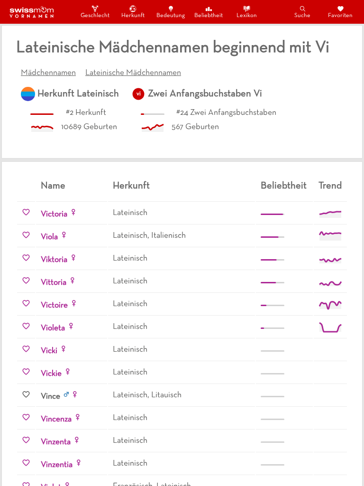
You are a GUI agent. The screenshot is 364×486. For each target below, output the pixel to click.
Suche (302, 16)
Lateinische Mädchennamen (133, 73)
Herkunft (133, 16)
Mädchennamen (48, 73)
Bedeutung (170, 16)
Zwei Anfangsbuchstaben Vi (205, 94)
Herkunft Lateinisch (78, 94)
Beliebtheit (208, 16)
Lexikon (247, 16)
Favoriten (340, 16)
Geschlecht (95, 16)
